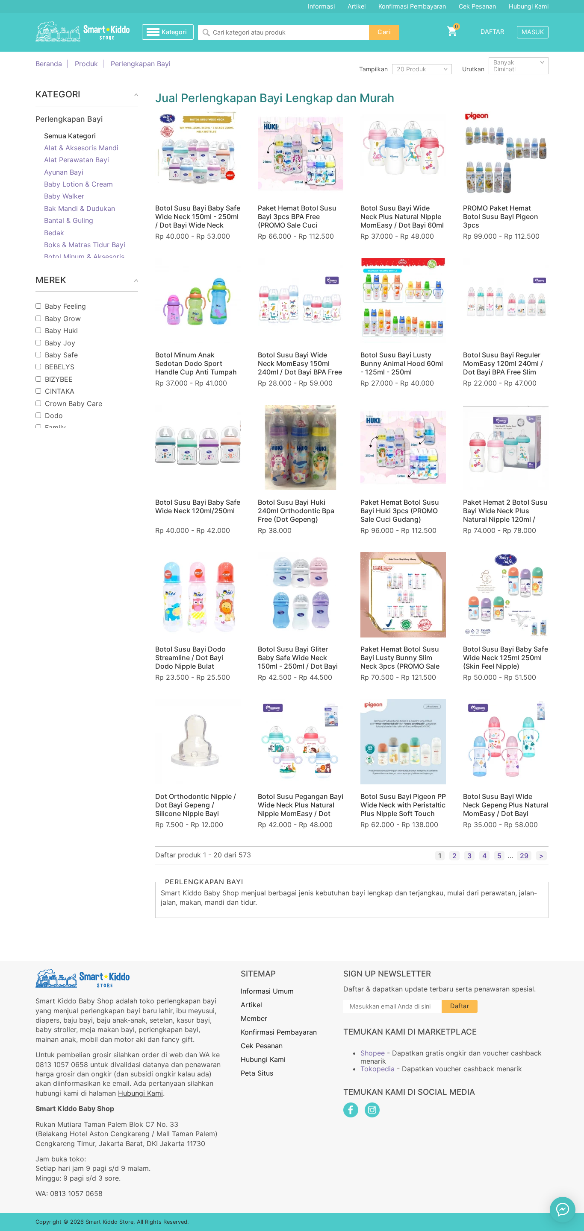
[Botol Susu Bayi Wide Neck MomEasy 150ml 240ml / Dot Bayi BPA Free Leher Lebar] (300, 300)
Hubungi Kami (529, 6)
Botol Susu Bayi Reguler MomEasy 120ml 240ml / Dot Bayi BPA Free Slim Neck (503, 368)
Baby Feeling (65, 306)
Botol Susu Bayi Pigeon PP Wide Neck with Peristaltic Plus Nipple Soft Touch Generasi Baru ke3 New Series (403, 813)
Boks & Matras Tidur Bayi (84, 245)
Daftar (492, 31)
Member (254, 1018)
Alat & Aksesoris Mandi (81, 148)
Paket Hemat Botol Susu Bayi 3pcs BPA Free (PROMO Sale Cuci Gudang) (297, 221)
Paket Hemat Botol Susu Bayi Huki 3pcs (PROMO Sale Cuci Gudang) (399, 510)
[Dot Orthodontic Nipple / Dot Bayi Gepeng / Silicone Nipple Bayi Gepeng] (198, 741)
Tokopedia (377, 1069)
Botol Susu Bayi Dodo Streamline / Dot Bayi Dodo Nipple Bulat (190, 657)
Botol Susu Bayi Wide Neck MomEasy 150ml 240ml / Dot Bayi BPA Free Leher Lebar (300, 368)
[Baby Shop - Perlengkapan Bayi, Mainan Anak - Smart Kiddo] (82, 32)
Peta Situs (257, 1073)
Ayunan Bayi (63, 172)
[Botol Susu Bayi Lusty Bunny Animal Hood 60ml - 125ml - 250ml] (403, 300)
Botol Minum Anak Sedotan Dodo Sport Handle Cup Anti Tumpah (196, 363)
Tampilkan (373, 69)
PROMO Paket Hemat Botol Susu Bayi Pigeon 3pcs (500, 216)
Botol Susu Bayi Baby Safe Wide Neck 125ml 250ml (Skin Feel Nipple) (505, 657)
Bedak (54, 233)
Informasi (321, 6)
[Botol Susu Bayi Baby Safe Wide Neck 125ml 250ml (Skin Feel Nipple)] (506, 594)
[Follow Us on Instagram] (372, 1109)
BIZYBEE (59, 379)
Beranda (48, 63)
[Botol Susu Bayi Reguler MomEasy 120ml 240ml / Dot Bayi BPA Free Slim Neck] (506, 300)
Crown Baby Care (73, 403)
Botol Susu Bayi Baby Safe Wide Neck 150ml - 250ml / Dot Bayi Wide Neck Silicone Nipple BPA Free (197, 221)
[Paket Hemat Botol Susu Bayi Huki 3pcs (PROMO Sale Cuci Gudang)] (403, 447)
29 (524, 855)
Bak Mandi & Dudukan (79, 208)
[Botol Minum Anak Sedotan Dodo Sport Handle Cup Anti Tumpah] (198, 300)
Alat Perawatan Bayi (76, 160)
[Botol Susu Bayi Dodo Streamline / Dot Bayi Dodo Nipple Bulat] (198, 594)
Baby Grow (63, 318)
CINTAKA (59, 391)
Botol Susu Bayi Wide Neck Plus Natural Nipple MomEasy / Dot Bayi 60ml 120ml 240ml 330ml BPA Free (402, 225)
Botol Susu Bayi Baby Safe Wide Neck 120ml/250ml (197, 506)
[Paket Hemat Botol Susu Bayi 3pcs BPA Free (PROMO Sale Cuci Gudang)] (300, 153)
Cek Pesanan (477, 6)
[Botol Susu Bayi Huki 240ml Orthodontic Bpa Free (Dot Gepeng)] (300, 447)
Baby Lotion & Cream (78, 184)
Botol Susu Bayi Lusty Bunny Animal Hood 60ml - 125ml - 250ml (401, 363)
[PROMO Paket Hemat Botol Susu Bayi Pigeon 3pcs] (506, 153)
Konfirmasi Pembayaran (412, 6)
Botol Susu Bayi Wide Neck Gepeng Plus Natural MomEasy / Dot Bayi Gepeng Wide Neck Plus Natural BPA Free (506, 813)
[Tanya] (562, 1209)
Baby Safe (61, 355)
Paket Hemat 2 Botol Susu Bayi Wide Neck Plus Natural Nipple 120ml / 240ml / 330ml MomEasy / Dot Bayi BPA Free (505, 519)
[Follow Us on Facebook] (350, 1109)
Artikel (357, 6)
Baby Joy (60, 343)
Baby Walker (64, 196)
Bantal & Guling (68, 220)
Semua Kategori (70, 136)
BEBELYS (59, 367)
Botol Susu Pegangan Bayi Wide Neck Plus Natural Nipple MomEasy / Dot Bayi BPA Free (300, 809)
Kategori (174, 31)
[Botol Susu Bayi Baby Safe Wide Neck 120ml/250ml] (198, 447)
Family (55, 427)
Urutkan (473, 69)
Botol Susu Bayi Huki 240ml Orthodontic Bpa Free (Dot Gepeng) (296, 510)
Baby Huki (61, 330)
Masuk (533, 31)
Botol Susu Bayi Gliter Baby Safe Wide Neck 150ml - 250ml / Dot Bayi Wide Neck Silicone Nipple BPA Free (300, 666)
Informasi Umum (267, 991)
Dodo (54, 415)
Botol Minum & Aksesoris (84, 256)
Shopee (372, 1053)
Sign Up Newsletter (387, 974)
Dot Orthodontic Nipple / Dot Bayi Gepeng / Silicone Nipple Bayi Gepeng (195, 809)
